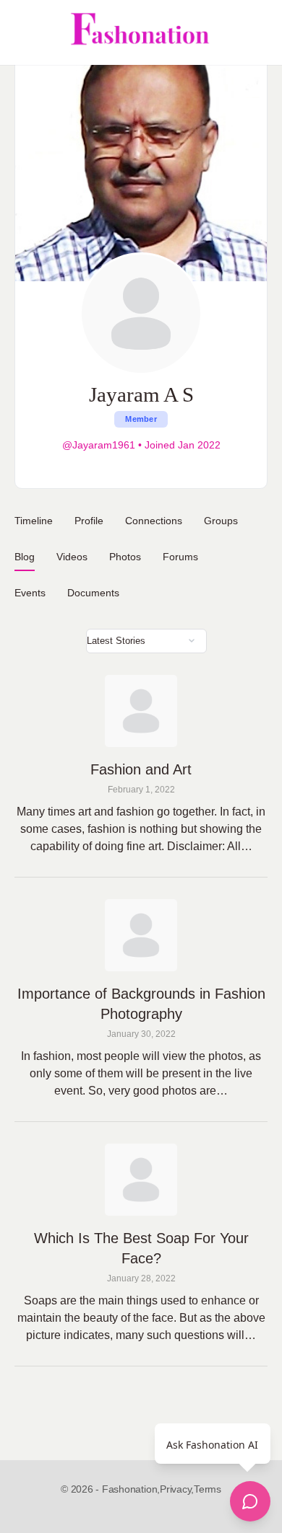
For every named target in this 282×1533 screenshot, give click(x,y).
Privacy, (177, 1489)
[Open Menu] (23, 32)
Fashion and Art (141, 769)
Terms (207, 1489)
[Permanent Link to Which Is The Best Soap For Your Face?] (141, 1180)
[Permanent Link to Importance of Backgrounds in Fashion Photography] (141, 935)
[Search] (255, 32)
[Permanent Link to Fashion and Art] (141, 711)
